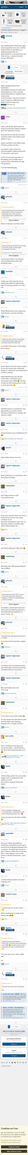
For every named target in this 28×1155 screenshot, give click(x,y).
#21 (26, 684)
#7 (26, 307)
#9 (26, 362)
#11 (26, 429)
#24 (26, 772)
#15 (26, 512)
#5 (26, 238)
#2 (26, 82)
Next (16, 67)
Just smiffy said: (7, 807)
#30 (26, 979)
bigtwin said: (6, 983)
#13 (26, 471)
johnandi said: (6, 713)
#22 (26, 708)
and (9, 292)
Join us (15, 1044)
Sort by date (9, 71)
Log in (15, 1056)
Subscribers (8, 26)
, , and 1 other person (15, 823)
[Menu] (4, 7)
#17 (26, 562)
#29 (26, 934)
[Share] (24, 42)
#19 (26, 628)
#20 (26, 662)
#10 (26, 405)
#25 (26, 802)
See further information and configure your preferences (11, 1141)
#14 (26, 492)
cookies (15, 1133)
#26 (26, 839)
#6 (26, 277)
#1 (26, 42)
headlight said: (6, 336)
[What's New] (26, 7)
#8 (26, 331)
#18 (26, 587)
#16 (26, 544)
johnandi (5, 32)
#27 (26, 876)
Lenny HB (3, 104)
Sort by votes (18, 71)
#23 (26, 742)
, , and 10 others (14, 756)
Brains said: (5, 905)
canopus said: (6, 591)
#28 (26, 900)
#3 (26, 123)
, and (15, 108)
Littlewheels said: (7, 633)
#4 (26, 202)
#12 (26, 453)
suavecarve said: (7, 207)
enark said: (5, 242)
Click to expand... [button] (14, 220)
